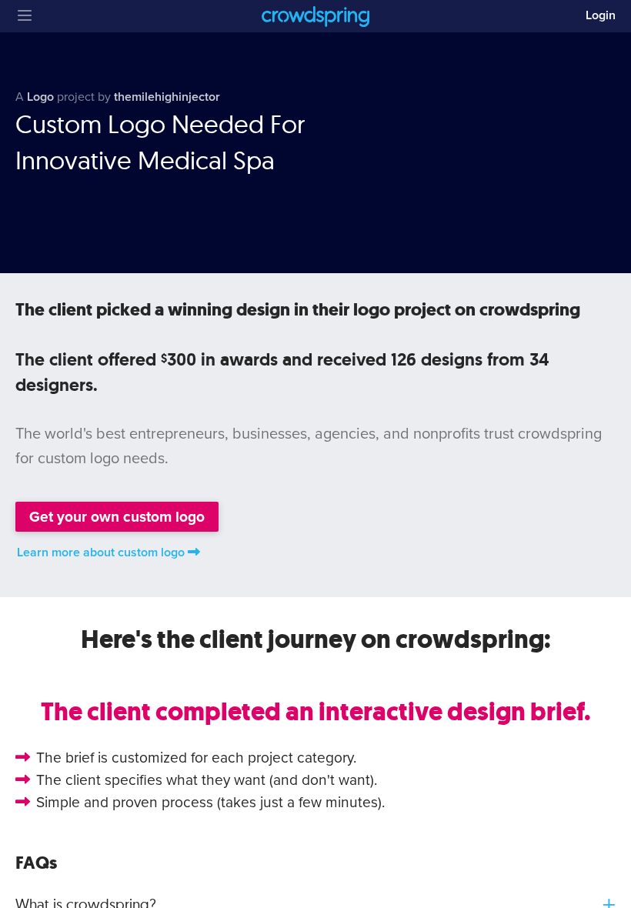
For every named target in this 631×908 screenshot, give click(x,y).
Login (601, 15)
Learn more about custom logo (101, 552)
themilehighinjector (167, 97)
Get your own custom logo (117, 517)
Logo (40, 97)
